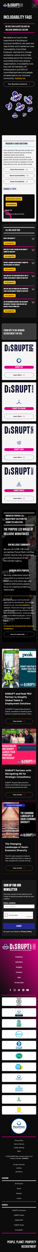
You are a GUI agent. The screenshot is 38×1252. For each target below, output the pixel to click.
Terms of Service (19, 1144)
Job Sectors (19, 1172)
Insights (19, 967)
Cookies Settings (19, 1148)
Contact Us (20, 78)
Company (19, 957)
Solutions (19, 962)
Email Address (10, 903)
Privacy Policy (26, 931)
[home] (13, 5)
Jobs (19, 977)
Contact (19, 972)
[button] (34, 5)
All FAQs (19, 1168)
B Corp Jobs (19, 982)
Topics (19, 1151)
